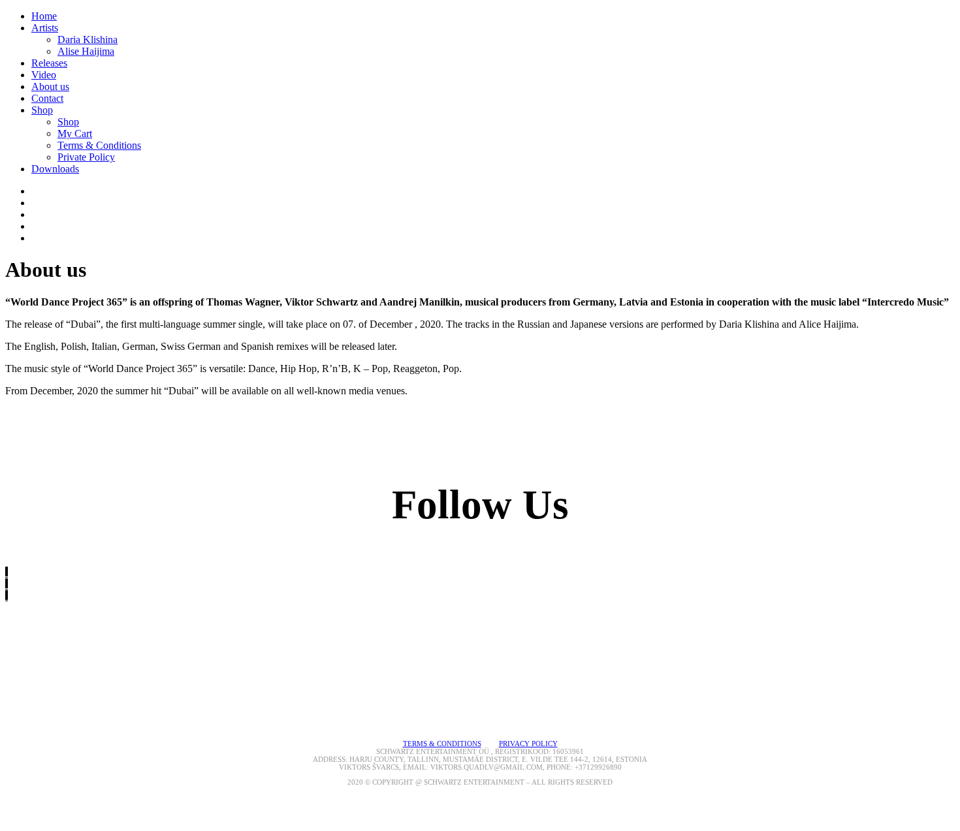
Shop (42, 110)
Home (44, 16)
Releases (49, 63)
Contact (47, 98)
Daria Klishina (87, 39)
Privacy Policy (528, 743)
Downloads (55, 168)
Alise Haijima (85, 51)
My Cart (74, 133)
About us (50, 86)
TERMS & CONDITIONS (442, 743)
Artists (44, 27)
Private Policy (86, 157)
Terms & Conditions (99, 145)
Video (43, 74)
